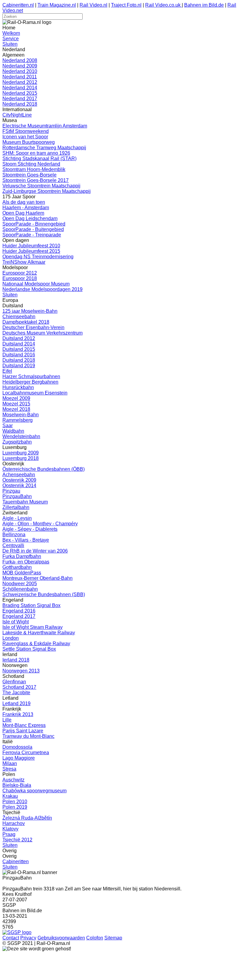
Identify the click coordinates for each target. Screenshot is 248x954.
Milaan (9, 763)
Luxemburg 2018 (20, 458)
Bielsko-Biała (16, 785)
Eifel (7, 371)
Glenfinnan (14, 681)
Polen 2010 (14, 801)
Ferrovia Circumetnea (25, 752)
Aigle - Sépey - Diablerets (29, 529)
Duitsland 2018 (18, 360)
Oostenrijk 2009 (19, 480)
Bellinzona (13, 534)
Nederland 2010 (19, 71)
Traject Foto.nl (126, 5)
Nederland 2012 (19, 82)
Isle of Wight (15, 621)
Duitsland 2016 (18, 354)
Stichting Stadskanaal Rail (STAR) (39, 158)
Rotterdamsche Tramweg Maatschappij (44, 147)
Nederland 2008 (19, 60)
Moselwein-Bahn (20, 414)
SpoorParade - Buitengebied (33, 229)
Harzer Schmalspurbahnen (31, 376)
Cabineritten (15, 861)
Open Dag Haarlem (23, 213)
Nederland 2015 (19, 93)
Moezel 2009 (16, 398)
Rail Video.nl (93, 5)
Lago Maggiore (18, 758)
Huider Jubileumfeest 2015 (31, 251)
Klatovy (10, 828)
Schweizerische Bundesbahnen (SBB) (43, 594)
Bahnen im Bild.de (204, 5)
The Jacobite (16, 692)
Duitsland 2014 (18, 343)
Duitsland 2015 (18, 349)
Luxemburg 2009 (20, 452)
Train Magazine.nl (57, 5)
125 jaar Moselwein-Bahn (29, 311)
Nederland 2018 (19, 104)
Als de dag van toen (23, 202)
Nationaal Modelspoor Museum (36, 283)
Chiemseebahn (18, 316)
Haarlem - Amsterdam (25, 207)
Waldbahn (13, 431)
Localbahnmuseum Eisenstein (34, 392)
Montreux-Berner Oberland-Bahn (37, 578)
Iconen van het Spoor (25, 136)
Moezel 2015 (16, 403)
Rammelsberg (17, 420)
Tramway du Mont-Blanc (28, 736)
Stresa (9, 768)
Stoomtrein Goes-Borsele (29, 174)
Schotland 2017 (19, 687)
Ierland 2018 (15, 659)
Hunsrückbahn (18, 387)
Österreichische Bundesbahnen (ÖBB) (43, 469)
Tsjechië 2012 (17, 839)
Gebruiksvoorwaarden (61, 937)
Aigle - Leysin (17, 518)
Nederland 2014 (19, 87)
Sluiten (10, 44)
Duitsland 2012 (18, 338)
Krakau (10, 796)
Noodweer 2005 (19, 583)
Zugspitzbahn (17, 441)
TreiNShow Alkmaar (23, 262)
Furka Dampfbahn (21, 556)
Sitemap (113, 937)
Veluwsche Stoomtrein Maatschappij (41, 185)
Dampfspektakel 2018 (25, 322)
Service (10, 38)
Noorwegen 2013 (21, 670)
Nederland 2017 (19, 98)
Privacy (28, 937)
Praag (8, 834)
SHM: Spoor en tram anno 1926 (36, 153)
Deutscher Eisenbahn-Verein (33, 327)
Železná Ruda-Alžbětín (27, 817)
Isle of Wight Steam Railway (32, 627)
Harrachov (13, 823)
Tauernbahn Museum (25, 501)
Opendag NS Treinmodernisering (37, 256)
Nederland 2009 (19, 65)
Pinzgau (11, 491)
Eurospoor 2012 (19, 273)
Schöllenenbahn (20, 589)
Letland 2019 (16, 703)
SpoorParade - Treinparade (31, 234)
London (10, 638)
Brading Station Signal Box (31, 605)
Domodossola (17, 747)
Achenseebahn (18, 474)
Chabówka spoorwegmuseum (34, 790)
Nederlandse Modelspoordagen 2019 (42, 289)
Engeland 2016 (18, 610)
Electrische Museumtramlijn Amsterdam (44, 125)
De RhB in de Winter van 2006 (35, 550)
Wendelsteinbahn (21, 436)
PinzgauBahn (17, 496)
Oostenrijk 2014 (19, 485)
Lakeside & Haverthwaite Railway (38, 632)
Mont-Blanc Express (24, 725)
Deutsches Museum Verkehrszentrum (42, 332)
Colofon (94, 937)
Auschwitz (13, 779)
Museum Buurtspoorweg (28, 142)
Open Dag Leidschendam (29, 218)
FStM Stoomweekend (25, 131)
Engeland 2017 (18, 616)
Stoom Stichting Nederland (31, 164)
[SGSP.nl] (16, 932)
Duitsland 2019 (18, 365)
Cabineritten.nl (18, 5)
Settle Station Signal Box (29, 649)
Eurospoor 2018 (19, 278)
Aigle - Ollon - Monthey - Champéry (40, 523)
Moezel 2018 (16, 409)
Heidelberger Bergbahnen (30, 382)
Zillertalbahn (15, 507)
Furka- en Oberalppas (25, 561)
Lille (6, 719)
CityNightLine (17, 114)
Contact (10, 937)
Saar (7, 425)
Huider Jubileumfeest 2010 (31, 245)
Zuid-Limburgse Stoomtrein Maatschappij (46, 191)
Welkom (11, 33)
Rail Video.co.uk (163, 5)
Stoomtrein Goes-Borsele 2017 (35, 180)
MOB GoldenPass (21, 572)
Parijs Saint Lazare (22, 730)
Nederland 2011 (19, 76)
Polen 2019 (14, 807)
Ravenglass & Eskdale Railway (36, 643)
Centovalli (13, 545)
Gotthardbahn (17, 567)
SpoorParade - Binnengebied (33, 223)
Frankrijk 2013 (17, 714)
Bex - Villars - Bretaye (25, 540)
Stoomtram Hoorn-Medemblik (33, 169)
